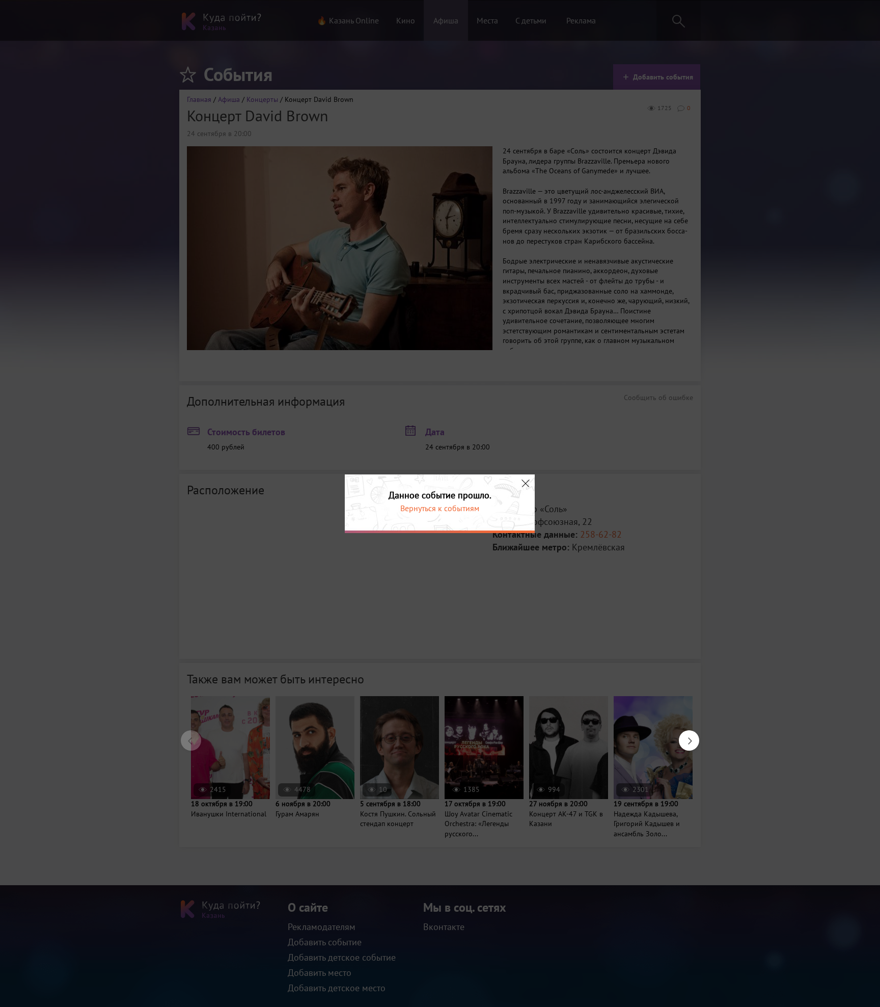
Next (684, 735)
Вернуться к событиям (439, 508)
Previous (186, 735)
